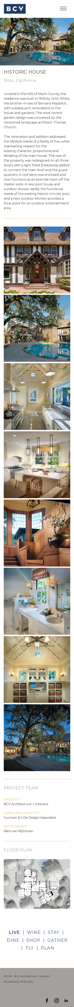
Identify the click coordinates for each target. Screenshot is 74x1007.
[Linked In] (66, 1000)
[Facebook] (47, 1000)
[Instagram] (56, 1000)
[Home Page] (15, 9)
